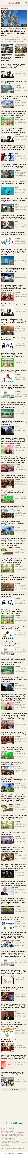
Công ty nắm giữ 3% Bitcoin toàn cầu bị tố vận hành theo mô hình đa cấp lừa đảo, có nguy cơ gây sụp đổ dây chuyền (13, 166)
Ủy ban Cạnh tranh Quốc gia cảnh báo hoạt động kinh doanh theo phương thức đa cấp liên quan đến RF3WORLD (14, 972)
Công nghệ (17, 170)
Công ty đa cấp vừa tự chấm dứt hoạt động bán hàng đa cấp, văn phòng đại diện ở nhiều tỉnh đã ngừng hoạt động (13, 130)
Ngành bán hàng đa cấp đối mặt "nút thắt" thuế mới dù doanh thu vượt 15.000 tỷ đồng (6, 57)
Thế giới (16, 153)
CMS (11, 1153)
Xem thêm (13, 1089)
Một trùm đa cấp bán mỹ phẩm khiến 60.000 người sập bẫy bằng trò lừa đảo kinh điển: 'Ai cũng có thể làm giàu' (13, 849)
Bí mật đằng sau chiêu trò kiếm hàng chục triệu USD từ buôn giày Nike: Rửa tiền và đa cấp (13, 989)
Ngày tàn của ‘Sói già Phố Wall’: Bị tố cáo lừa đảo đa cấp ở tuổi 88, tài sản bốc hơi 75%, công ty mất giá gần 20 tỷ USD (14, 866)
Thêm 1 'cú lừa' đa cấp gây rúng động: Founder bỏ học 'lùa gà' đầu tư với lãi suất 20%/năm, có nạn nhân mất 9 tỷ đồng (13, 148)
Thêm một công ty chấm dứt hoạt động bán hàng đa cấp (13, 338)
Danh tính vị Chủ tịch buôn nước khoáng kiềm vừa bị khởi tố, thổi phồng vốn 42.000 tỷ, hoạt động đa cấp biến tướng (13, 321)
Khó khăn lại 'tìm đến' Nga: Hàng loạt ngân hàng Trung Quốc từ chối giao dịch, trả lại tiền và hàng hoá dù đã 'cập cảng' (14, 883)
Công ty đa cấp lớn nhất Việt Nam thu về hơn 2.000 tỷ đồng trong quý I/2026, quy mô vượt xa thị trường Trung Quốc (13, 113)
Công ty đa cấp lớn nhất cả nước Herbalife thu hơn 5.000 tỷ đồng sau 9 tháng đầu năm (13, 523)
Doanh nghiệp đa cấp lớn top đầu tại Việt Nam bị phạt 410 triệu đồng (14, 97)
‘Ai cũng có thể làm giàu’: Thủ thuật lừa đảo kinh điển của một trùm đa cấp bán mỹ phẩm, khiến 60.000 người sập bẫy (13, 1057)
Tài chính (17, 204)
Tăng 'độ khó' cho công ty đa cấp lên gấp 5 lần (13, 304)
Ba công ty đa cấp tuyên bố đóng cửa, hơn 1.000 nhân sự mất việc (12, 507)
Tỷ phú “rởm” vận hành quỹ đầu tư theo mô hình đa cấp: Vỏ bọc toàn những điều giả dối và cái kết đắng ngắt (13, 1024)
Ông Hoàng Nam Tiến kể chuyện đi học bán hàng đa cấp (13, 833)
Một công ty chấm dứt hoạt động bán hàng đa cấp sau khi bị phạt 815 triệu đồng (12, 1073)
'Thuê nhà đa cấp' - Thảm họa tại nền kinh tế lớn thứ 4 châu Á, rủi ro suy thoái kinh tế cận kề (14, 422)
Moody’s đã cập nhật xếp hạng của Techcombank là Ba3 (11, 1040)
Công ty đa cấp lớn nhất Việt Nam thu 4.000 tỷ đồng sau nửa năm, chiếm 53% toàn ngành (13, 234)
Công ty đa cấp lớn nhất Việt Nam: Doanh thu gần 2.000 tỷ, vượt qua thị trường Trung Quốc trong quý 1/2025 (12, 355)
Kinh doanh (17, 70)
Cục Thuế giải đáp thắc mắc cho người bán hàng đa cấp (20, 55)
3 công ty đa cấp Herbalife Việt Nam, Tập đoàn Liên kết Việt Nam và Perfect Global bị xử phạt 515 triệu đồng (14, 560)
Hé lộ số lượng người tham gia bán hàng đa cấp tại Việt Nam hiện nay (14, 371)
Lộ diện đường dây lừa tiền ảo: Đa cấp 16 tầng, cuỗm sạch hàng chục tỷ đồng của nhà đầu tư (14, 200)
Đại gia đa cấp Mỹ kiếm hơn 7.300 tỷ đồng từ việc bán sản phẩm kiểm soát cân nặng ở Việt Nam (13, 387)
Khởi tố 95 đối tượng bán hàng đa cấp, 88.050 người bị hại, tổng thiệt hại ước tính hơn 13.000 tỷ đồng (13, 66)
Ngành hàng (17, 342)
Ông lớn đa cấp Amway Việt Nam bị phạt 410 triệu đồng (14, 82)
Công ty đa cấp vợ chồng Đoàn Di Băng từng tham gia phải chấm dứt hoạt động (13, 476)
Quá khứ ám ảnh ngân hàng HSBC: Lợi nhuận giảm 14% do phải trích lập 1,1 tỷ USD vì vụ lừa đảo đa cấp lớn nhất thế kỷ (14, 217)
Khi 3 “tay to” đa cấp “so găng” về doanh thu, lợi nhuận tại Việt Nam (13, 918)
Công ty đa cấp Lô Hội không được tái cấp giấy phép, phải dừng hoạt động (12, 491)
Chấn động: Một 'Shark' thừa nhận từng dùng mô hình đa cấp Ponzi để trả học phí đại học (13, 183)
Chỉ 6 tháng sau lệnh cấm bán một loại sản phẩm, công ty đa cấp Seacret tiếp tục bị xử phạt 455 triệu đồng (14, 270)
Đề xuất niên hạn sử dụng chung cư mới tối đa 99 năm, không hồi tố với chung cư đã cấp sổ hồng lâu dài (13, 32)
